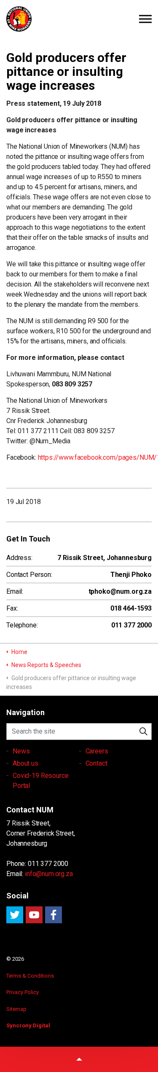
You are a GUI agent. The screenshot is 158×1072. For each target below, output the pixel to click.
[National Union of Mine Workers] (79, 19)
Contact (96, 763)
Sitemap (16, 1009)
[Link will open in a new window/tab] (14, 914)
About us (25, 763)
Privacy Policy (22, 992)
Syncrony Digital (28, 1025)
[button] (143, 732)
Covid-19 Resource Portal (40, 781)
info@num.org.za (49, 874)
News (21, 751)
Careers (97, 751)
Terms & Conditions (30, 976)
